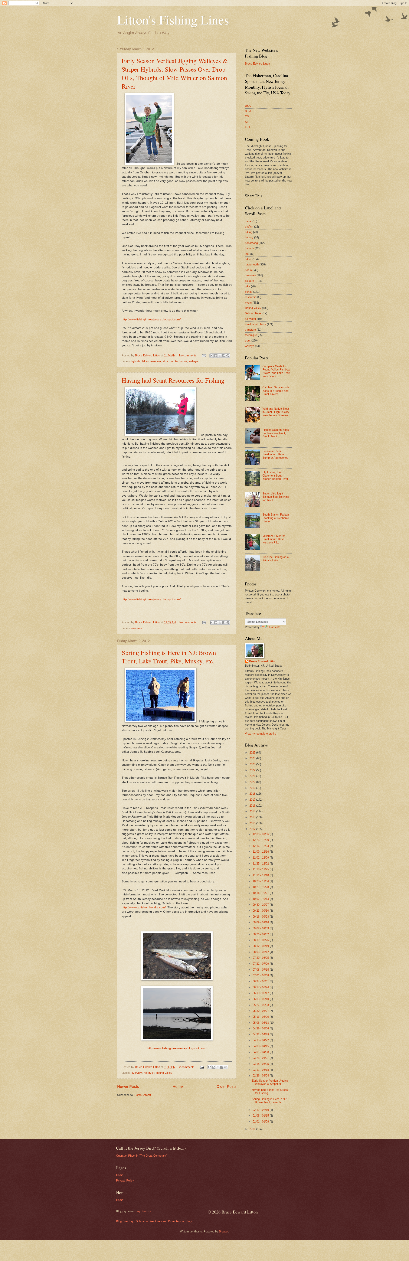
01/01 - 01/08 (261, 1121)
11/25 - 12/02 (261, 863)
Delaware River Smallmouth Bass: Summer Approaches (275, 454)
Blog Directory (143, 1211)
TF (246, 100)
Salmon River (253, 313)
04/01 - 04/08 (261, 1052)
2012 (252, 829)
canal (248, 221)
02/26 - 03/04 (261, 1075)
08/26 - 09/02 (261, 934)
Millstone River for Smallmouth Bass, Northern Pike (273, 539)
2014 (252, 817)
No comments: (188, 355)
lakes (145, 361)
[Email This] (211, 355)
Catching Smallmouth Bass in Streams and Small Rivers (275, 391)
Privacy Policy (125, 1180)
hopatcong (251, 243)
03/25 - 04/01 (261, 1057)
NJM (248, 111)
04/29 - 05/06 (261, 1028)
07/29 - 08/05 (261, 957)
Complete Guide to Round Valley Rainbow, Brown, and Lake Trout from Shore (276, 371)
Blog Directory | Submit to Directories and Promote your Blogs (154, 1221)
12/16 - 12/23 (261, 845)
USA (248, 105)
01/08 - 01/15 (261, 1115)
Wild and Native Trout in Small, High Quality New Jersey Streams (275, 412)
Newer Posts (128, 1086)
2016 (252, 805)
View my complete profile (260, 733)
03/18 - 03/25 (261, 1063)
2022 (252, 770)
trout (248, 340)
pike (247, 286)
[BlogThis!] (215, 355)
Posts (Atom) (142, 1095)
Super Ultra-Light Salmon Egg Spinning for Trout (275, 497)
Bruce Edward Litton (257, 63)
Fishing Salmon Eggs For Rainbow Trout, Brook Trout (275, 433)
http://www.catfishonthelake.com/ (144, 907)
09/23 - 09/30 (261, 910)
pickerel (250, 280)
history (249, 237)
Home (178, 1086)
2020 (252, 782)
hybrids (135, 361)
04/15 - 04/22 (261, 1040)
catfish (249, 226)
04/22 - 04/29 (261, 1034)
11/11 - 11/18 (261, 875)
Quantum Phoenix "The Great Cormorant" (141, 1155)
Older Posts (226, 1086)
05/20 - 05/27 (261, 1010)
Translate (274, 627)
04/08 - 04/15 (261, 1046)
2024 (252, 758)
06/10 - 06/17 (261, 993)
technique (181, 361)
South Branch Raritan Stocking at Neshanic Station (275, 518)
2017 (252, 799)
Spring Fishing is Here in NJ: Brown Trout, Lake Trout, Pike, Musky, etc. (169, 656)
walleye (193, 361)
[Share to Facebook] (224, 355)
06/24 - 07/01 (261, 981)
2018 (252, 793)
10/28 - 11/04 (261, 881)
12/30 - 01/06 (261, 834)
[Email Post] (204, 355)
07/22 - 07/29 (261, 963)
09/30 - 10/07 (261, 904)
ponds (248, 291)
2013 (252, 823)
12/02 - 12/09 (261, 857)
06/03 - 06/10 (261, 999)
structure (168, 361)
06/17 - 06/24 (261, 987)
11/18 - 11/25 (261, 869)
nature (249, 270)
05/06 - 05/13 (261, 1022)
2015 (252, 811)
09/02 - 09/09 (261, 928)
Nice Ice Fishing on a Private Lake (275, 558)
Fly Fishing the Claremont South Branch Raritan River (275, 475)
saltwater (250, 318)
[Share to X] (219, 355)
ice (247, 253)
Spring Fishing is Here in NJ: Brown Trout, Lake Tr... (269, 1100)
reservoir (155, 361)
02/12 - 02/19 (261, 1109)
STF (247, 122)
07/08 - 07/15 (261, 969)
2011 (252, 1129)
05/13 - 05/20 (261, 1016)
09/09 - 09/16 (261, 922)
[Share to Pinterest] (228, 355)
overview (136, 628)
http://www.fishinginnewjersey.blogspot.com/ (151, 319)
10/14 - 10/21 (261, 893)
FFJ (247, 127)
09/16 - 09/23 (261, 916)
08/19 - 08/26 (261, 940)
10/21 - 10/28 (261, 887)
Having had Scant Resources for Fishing (173, 380)
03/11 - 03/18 (261, 1069)
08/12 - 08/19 (261, 946)
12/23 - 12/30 (261, 840)
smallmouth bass (255, 324)
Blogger (223, 1231)
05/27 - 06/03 (261, 1005)
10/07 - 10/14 (261, 899)
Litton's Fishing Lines (173, 19)
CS (247, 116)
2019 (252, 788)
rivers (248, 302)
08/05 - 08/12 (261, 952)
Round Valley (164, 1072)
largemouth (252, 264)
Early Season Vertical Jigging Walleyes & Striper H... (270, 1082)
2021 (252, 776)
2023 (252, 764)
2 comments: (187, 1067)
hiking (248, 232)
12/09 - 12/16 (261, 851)
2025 (252, 752)
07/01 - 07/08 (261, 975)
